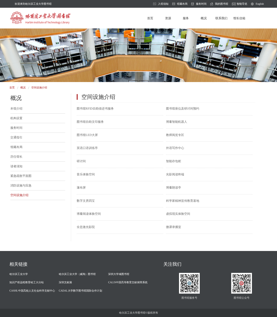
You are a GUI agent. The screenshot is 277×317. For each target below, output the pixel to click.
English (260, 4)
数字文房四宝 (86, 200)
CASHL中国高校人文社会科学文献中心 (32, 290)
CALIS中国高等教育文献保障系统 (128, 282)
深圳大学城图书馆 (118, 274)
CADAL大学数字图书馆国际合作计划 (80, 290)
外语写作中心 (175, 148)
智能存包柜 (173, 161)
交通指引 (16, 137)
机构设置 (16, 118)
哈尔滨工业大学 (18, 274)
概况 (204, 18)
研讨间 (81, 161)
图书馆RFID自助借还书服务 (95, 108)
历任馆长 (16, 156)
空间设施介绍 (39, 87)
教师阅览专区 (175, 135)
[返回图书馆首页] (40, 18)
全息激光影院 (86, 227)
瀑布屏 (81, 187)
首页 (150, 18)
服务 (186, 18)
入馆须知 (163, 4)
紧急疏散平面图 (20, 175)
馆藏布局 (182, 4)
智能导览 (242, 4)
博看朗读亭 (173, 187)
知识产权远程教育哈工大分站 (26, 282)
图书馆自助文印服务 (90, 121)
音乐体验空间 (86, 174)
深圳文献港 (65, 282)
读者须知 (16, 166)
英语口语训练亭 (87, 148)
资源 (168, 18)
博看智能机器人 (176, 121)
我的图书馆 (221, 4)
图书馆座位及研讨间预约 (182, 108)
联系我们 (221, 18)
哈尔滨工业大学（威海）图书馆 (77, 274)
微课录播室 (173, 227)
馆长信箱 (239, 18)
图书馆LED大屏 (87, 135)
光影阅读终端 (175, 174)
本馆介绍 (16, 108)
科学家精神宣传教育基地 (182, 200)
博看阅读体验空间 (89, 213)
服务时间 (201, 4)
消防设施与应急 (20, 185)
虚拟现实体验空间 (178, 213)
